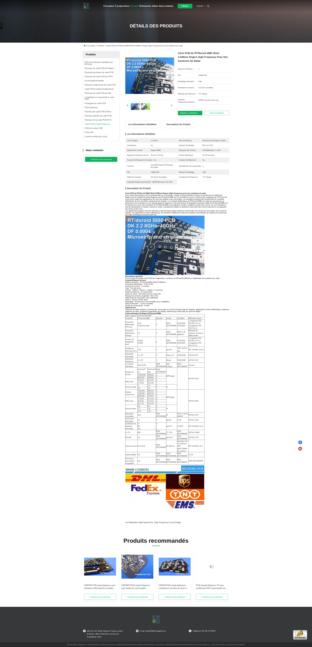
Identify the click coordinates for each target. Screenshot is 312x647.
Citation (185, 6)
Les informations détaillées (142, 124)
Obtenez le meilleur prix (190, 113)
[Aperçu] (86, 6)
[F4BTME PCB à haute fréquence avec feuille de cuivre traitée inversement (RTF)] (137, 566)
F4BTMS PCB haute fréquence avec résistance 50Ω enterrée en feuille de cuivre (100, 587)
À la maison (108, 6)
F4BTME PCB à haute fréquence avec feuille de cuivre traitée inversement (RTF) (135, 587)
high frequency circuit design (167, 522)
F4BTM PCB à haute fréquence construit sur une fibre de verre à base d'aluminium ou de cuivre (172, 587)
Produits (134, 6)
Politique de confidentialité (88, 645)
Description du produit (178, 124)
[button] (87, 572)
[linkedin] (300, 449)
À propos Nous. (122, 6)
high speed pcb (146, 522)
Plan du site (71, 645)
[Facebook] (300, 442)
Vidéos (155, 6)
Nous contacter (166, 6)
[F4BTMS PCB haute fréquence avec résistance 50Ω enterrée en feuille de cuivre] (100, 566)
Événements (145, 6)
